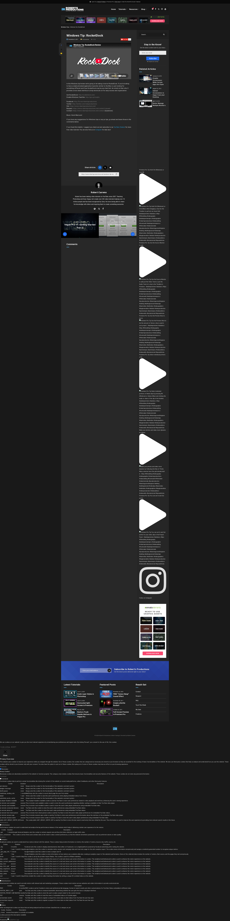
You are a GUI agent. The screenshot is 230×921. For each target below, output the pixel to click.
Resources (133, 9)
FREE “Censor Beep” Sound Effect (121, 695)
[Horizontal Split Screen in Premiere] (70, 703)
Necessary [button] (3, 766)
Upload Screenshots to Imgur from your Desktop (159, 94)
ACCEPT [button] (13, 747)
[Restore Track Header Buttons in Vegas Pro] (70, 712)
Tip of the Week (141, 705)
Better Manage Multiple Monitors (159, 104)
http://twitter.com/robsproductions (84, 104)
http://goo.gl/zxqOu (93, 97)
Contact (138, 692)
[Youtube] (165, 9)
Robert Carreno (99, 192)
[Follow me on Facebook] (103, 209)
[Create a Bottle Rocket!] (106, 703)
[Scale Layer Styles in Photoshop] (70, 694)
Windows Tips (65, 27)
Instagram (98, 130)
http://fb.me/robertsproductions (85, 101)
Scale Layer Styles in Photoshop (85, 695)
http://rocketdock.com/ (87, 95)
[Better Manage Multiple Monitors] (145, 103)
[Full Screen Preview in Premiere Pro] (106, 712)
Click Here (117, 1)
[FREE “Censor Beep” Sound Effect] (106, 694)
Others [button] (2, 903)
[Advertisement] (98, 146)
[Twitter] (158, 9)
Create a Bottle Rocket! (119, 704)
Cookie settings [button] (5, 747)
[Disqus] (98, 272)
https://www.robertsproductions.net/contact (88, 111)
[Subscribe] (109, 670)
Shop (143, 9)
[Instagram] (162, 9)
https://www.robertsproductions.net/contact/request (91, 108)
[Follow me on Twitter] (99, 209)
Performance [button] (4, 822)
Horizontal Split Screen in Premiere (84, 704)
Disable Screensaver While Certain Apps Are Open (158, 81)
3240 (94, 39)
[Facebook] (155, 9)
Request (138, 696)
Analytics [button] (3, 837)
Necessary (5, 769)
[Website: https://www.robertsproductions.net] (95, 209)
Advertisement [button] (4, 878)
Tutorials (122, 9)
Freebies (139, 714)
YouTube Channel (119, 127)
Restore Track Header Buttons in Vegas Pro (84, 714)
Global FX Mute (101, 1)
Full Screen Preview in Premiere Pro (121, 713)
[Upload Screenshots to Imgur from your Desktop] (145, 90)
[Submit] (164, 34)
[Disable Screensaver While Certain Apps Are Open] (145, 78)
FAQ (137, 700)
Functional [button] (3, 776)
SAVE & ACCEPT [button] (5, 917)
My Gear (138, 709)
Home (113, 9)
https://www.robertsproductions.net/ (83, 106)
